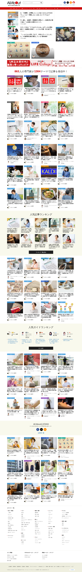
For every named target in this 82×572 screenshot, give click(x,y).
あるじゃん (23, 529)
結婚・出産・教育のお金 (25, 522)
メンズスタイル (50, 8)
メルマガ (60, 4)
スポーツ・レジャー (65, 542)
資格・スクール (51, 532)
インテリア (10, 519)
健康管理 (36, 512)
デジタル (30, 8)
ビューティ (26, 8)
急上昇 (11, 8)
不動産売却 (10, 528)
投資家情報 (19, 566)
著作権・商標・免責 (49, 566)
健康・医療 (37, 510)
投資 (22, 514)
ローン (22, 528)
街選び (9, 523)
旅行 (55, 8)
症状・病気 (37, 514)
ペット (63, 544)
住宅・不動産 (10, 510)
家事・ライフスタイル (39, 521)
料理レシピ (37, 523)
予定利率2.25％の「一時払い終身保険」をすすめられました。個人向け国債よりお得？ (27, 341)
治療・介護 (37, 516)
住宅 (16, 8)
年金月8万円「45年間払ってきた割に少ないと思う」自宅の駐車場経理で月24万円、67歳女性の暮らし (13, 341)
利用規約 (27, 566)
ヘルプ (72, 566)
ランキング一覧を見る (41, 252)
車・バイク (70, 8)
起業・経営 (50, 533)
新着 (14, 8)
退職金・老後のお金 (24, 524)
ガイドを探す (72, 4)
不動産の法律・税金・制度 (12, 530)
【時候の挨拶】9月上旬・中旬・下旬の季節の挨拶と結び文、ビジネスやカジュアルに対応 (41, 341)
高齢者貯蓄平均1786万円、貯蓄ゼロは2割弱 (68, 340)
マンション (10, 514)
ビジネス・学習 (44, 8)
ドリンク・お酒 (37, 542)
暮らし (34, 8)
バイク (22, 543)
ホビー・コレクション (66, 540)
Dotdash (72, 569)
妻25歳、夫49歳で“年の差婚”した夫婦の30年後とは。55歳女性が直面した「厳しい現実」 (54, 341)
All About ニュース (28, 555)
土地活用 (9, 526)
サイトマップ (54, 4)
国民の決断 (9, 560)
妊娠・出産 (37, 530)
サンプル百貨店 (44, 555)
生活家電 (36, 526)
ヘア (49, 516)
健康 (22, 8)
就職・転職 (50, 528)
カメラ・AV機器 (65, 514)
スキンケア (50, 514)
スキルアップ (50, 530)
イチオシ (43, 558)
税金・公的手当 (24, 526)
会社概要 (10, 566)
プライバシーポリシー (34, 566)
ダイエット (50, 521)
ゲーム (63, 538)
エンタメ (63, 537)
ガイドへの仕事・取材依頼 (11, 558)
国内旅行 (22, 536)
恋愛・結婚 (38, 8)
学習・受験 (50, 537)
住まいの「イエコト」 (12, 532)
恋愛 (62, 523)
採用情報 (14, 566)
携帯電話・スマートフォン (66, 516)
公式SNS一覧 (66, 4)
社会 (49, 535)
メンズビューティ (65, 531)
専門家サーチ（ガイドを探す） (12, 555)
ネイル (49, 519)
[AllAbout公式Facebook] (65, 2)
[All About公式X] (68, 2)
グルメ (66, 8)
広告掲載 (23, 566)
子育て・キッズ (37, 533)
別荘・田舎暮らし (11, 525)
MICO (49, 523)
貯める (22, 512)
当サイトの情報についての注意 (59, 566)
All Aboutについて (42, 566)
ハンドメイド (37, 528)
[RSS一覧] (71, 2)
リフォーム (10, 516)
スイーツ (36, 540)
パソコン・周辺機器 (65, 512)
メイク (49, 512)
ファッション (61, 8)
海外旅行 (22, 535)
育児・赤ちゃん (37, 532)
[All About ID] (74, 2)
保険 (22, 516)
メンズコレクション (65, 530)
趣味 (57, 8)
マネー (19, 8)
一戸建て (9, 512)
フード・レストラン (38, 539)
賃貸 (8, 521)
